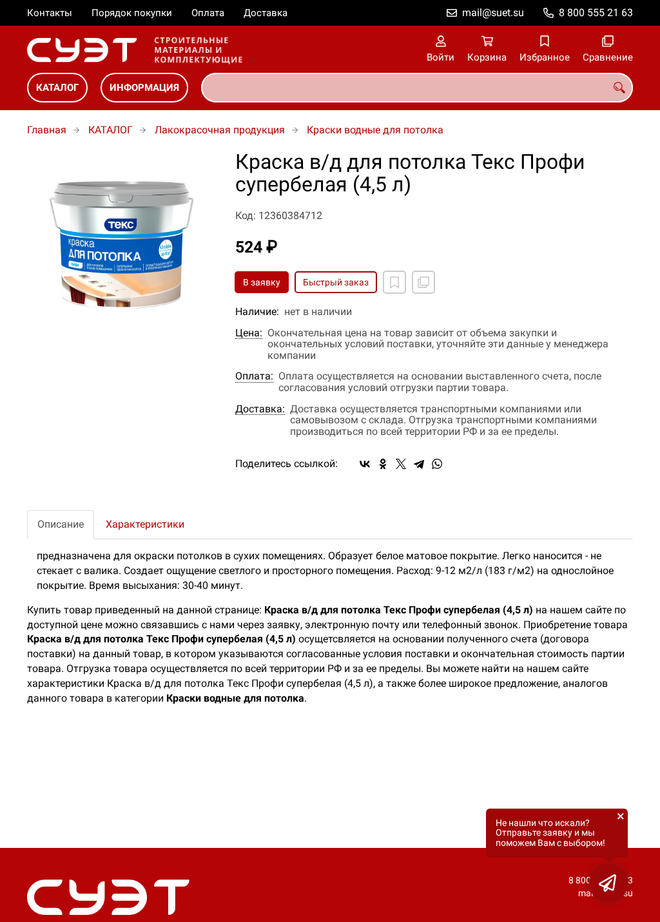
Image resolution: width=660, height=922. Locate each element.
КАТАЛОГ (57, 87)
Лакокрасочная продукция (220, 130)
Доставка (265, 13)
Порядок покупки (132, 13)
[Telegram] (419, 464)
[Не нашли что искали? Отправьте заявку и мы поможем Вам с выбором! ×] (608, 883)
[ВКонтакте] (365, 464)
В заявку (261, 282)
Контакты (49, 13)
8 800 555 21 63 (596, 12)
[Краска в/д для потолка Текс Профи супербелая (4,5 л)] (121, 245)
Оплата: (254, 376)
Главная (46, 130)
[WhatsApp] (437, 464)
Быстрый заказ (336, 282)
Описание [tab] (60, 524)
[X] (401, 464)
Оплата (207, 13)
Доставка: (260, 409)
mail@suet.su (493, 12)
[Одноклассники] (383, 464)
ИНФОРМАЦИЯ (144, 87)
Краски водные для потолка (375, 130)
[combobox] (417, 87)
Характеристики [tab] (145, 524)
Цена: (248, 333)
